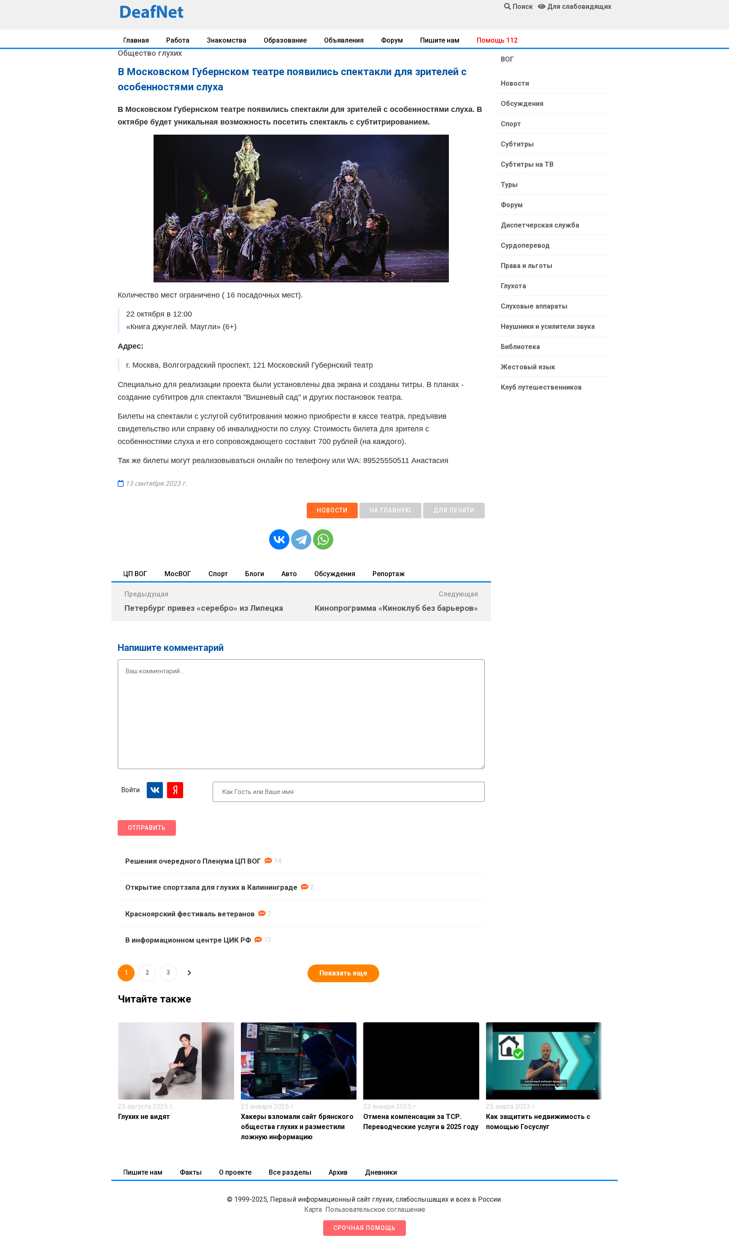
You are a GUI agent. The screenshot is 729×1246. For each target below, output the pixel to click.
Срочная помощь (364, 1227)
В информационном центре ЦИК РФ (188, 940)
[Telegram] (301, 539)
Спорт (218, 574)
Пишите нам (439, 40)
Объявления (344, 40)
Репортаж (389, 574)
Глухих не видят (144, 1117)
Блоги (254, 574)
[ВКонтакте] (279, 539)
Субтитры (517, 144)
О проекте (235, 1172)
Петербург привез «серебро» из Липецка (203, 608)
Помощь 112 (497, 40)
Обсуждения (334, 574)
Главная (136, 40)
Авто (289, 574)
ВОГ (507, 59)
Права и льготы (526, 266)
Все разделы (290, 1172)
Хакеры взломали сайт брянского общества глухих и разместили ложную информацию (297, 1127)
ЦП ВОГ (135, 574)
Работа (177, 40)
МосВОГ (178, 574)
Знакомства (226, 40)
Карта (313, 1209)
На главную (390, 510)
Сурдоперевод (525, 245)
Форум (392, 40)
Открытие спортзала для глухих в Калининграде (211, 887)
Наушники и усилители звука (548, 326)
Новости (332, 510)
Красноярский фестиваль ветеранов (190, 914)
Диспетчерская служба (540, 225)
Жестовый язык (528, 367)
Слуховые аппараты (534, 306)
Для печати (454, 510)
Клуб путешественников (541, 387)
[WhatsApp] (323, 539)
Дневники (381, 1172)
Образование (285, 40)
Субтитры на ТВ (527, 164)
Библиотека (520, 347)
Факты (191, 1172)
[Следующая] (189, 972)
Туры (509, 185)
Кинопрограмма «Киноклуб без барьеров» (396, 608)
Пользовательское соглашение (375, 1209)
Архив (338, 1172)
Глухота (513, 286)
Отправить (147, 827)
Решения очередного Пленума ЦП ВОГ (193, 861)
